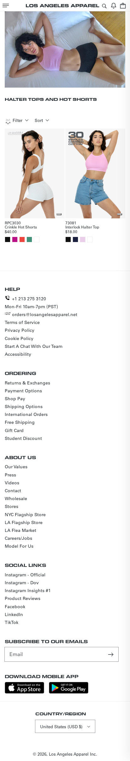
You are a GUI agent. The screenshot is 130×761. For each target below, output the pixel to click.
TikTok (11, 622)
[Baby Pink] (83, 239)
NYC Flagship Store (25, 514)
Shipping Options (24, 406)
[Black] (7, 239)
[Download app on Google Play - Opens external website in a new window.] (68, 692)
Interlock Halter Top (82, 226)
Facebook (15, 606)
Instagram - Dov (22, 582)
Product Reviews (22, 598)
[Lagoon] (29, 239)
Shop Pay (15, 398)
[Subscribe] (111, 654)
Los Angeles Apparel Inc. (73, 754)
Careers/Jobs (18, 538)
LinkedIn (14, 614)
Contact (13, 490)
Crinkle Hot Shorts (21, 226)
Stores (11, 506)
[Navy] (75, 239)
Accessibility (18, 354)
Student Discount (23, 438)
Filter (17, 120)
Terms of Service (22, 322)
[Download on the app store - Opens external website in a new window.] (24, 692)
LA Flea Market (20, 530)
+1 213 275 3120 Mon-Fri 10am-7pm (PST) (31, 302)
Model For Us (19, 546)
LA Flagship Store (24, 522)
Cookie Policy (19, 338)
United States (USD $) (61, 726)
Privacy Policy (19, 330)
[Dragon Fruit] (15, 239)
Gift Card (14, 430)
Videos (12, 483)
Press (10, 475)
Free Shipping (20, 422)
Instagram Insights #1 (28, 590)
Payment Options (23, 391)
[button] (5, 5)
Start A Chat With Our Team (33, 346)
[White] (36, 239)
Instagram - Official (25, 575)
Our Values (16, 467)
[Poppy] (22, 239)
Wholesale (16, 498)
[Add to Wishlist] (59, 214)
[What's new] (113, 5)
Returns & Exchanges (27, 383)
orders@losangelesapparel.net (44, 314)
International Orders (26, 414)
